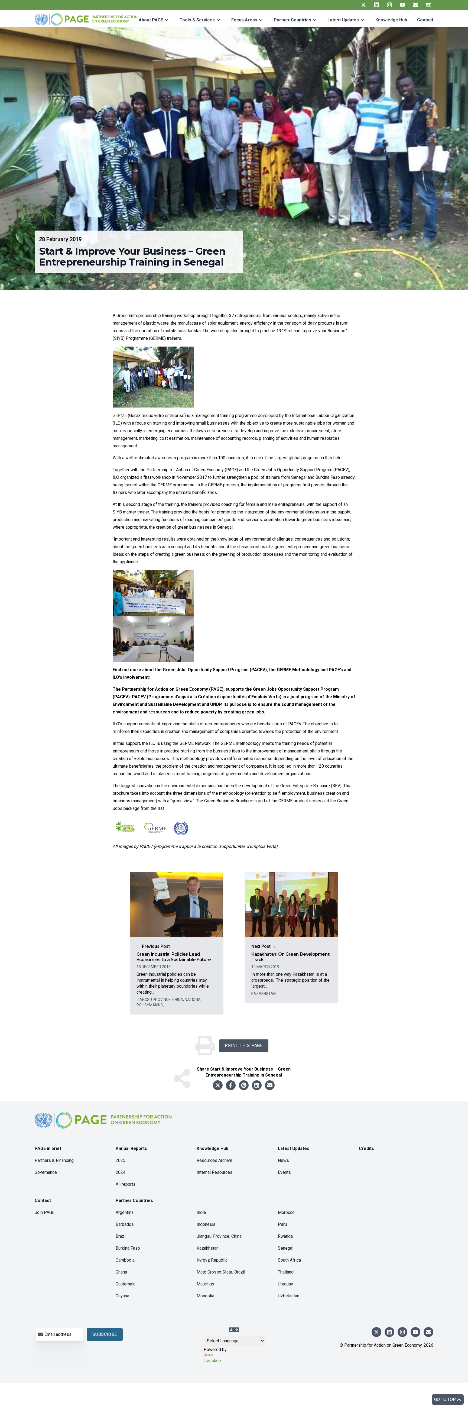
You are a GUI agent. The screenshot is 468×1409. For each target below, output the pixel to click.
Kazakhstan (208, 1248)
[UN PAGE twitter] (363, 5)
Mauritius (205, 1284)
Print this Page (244, 1045)
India (201, 1212)
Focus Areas (244, 19)
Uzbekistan (288, 1295)
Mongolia (205, 1295)
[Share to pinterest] (244, 1085)
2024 (120, 1172)
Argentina (125, 1212)
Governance (46, 1172)
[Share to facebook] (231, 1085)
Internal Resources (214, 1172)
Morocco (286, 1212)
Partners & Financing (54, 1160)
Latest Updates (343, 19)
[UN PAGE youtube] (402, 5)
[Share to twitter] (218, 1085)
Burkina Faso (128, 1248)
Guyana (122, 1295)
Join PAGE (44, 1212)
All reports (125, 1184)
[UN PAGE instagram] (389, 5)
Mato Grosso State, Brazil (221, 1272)
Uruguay (285, 1284)
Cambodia (125, 1260)
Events (284, 1172)
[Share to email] (270, 1085)
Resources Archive (214, 1160)
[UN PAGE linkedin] (376, 5)
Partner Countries (292, 19)
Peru (282, 1224)
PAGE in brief (48, 1148)
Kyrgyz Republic (212, 1260)
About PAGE (151, 19)
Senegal (285, 1248)
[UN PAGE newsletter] (415, 5)
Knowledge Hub (391, 19)
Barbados (125, 1224)
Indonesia (206, 1224)
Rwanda (285, 1236)
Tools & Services (197, 19)
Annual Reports (131, 1148)
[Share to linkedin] (257, 1085)
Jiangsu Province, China (219, 1236)
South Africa (289, 1260)
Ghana (121, 1272)
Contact (425, 19)
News (283, 1160)
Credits (366, 1148)
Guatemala (125, 1284)
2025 (120, 1160)
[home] (104, 1124)
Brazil (121, 1236)
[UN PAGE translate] (428, 5)
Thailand (286, 1272)
